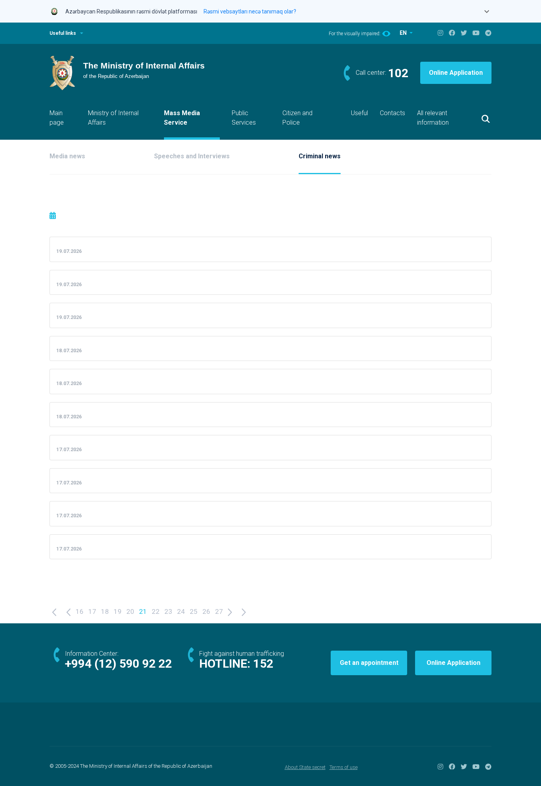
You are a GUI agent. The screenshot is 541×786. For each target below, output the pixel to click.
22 (156, 611)
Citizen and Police (297, 117)
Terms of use (344, 767)
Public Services (244, 117)
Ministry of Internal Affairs (113, 117)
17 (92, 611)
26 (206, 611)
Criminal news (320, 156)
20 (130, 611)
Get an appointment (369, 662)
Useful (359, 113)
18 (105, 611)
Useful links (63, 33)
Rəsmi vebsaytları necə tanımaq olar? (250, 11)
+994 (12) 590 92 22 (118, 663)
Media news (67, 156)
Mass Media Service (182, 117)
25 (194, 611)
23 (168, 611)
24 (181, 611)
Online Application (456, 72)
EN (404, 33)
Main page (57, 117)
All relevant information (433, 117)
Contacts (392, 113)
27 (219, 611)
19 (118, 611)
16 (80, 611)
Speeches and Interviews (192, 156)
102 (398, 73)
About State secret (305, 767)
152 (263, 663)
